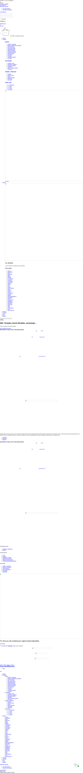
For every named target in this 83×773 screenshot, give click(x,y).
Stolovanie (10, 69)
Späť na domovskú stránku (5, 328)
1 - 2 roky (10, 86)
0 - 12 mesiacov (11, 84)
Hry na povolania (11, 47)
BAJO (9, 273)
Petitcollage (10, 297)
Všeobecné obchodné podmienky (9, 561)
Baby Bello (10, 271)
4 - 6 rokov (10, 89)
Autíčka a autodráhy (12, 44)
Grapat (9, 287)
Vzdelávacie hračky (12, 57)
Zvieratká (10, 58)
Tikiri (9, 306)
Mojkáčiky (10, 66)
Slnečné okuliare (11, 77)
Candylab (10, 280)
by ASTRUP (10, 278)
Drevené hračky (11, 46)
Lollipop (9, 294)
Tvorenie (9, 55)
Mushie (9, 295)
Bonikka (9, 277)
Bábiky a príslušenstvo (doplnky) (14, 45)
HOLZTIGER (11, 288)
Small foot (10, 303)
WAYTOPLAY (11, 310)
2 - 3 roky (10, 87)
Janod (9, 289)
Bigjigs (9, 276)
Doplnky (9, 74)
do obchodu (2, 643)
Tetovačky (10, 79)
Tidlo (9, 305)
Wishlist (4, 550)
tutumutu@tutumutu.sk (7, 9)
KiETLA (10, 290)
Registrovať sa (3, 23)
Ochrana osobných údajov (8, 559)
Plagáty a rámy (11, 75)
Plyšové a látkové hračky (13, 67)
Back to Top (2, 771)
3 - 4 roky (10, 88)
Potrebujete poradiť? (4, 6)
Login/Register (3, 11)
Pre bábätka (5, 570)
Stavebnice (10, 54)
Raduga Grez (10, 299)
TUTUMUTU (3, 5)
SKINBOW (10, 302)
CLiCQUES (10, 281)
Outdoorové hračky (12, 52)
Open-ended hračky (12, 51)
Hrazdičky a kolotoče (12, 64)
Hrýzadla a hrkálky (12, 65)
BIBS (9, 275)
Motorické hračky (11, 50)
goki (9, 285)
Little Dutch (10, 292)
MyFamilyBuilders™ (12, 296)
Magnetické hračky (12, 48)
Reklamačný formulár (7, 557)
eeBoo (9, 284)
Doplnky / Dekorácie (7, 567)
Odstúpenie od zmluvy (7, 558)
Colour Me (10, 282)
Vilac (9, 309)
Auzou (9, 270)
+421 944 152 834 (6, 8)
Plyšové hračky (11, 53)
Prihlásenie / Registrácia (7, 549)
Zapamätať (3, 19)
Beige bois (10, 274)
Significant (10, 301)
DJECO (9, 283)
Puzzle (9, 76)
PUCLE (9, 298)
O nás (4, 555)
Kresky (9, 291)
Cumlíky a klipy (11, 63)
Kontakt (4, 556)
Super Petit (10, 304)
